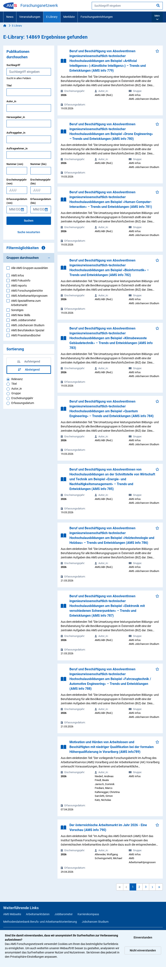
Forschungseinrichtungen (97, 16)
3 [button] (146, 886)
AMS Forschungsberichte (27, 290)
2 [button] (139, 886)
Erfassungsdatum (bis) (40, 201)
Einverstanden (143, 937)
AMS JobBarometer (23, 320)
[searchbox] (127, 6)
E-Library (51, 16)
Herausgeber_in (15, 117)
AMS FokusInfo (20, 280)
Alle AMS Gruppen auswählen (29, 268)
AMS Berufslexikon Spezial (27, 330)
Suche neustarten (28, 232)
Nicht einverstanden (143, 950)
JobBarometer (63, 914)
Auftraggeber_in (15, 132)
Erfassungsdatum (22, 403)
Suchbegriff (13, 65)
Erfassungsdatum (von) (16, 201)
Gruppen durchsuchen (22, 258)
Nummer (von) (14, 164)
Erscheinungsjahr (22, 398)
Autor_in (11, 101)
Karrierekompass (88, 914)
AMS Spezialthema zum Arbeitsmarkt (26, 303)
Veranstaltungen (29, 16)
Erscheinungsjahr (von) (16, 181)
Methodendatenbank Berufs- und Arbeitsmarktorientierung (40, 921)
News (9, 16)
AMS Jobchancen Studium (27, 325)
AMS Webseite (12, 914)
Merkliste (69, 16)
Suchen (28, 220)
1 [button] (133, 886)
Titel (9, 85)
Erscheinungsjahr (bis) (40, 181)
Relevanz (17, 379)
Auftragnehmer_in (17, 148)
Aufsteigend (32, 361)
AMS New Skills (20, 315)
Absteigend (32, 369)
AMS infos (17, 275)
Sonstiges (17, 310)
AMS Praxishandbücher (26, 335)
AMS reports (19, 285)
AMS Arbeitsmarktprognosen (29, 295)
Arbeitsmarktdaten (38, 914)
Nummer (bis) (38, 164)
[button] (157, 17)
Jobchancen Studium (95, 921)
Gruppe (16, 393)
